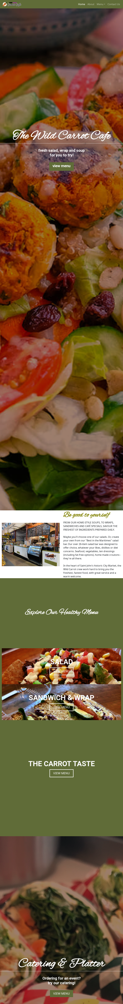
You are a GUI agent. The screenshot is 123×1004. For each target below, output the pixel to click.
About (90, 4)
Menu (100, 4)
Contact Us (114, 4)
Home (81, 4)
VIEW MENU (61, 671)
